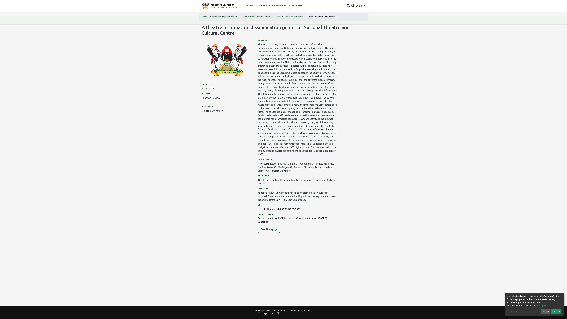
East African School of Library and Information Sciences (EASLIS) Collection (290, 17)
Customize (512, 311)
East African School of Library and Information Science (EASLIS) (258, 17)
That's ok (556, 311)
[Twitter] (265, 313)
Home (204, 17)
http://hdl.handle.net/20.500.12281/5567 (279, 209)
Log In (359, 5)
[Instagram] (278, 313)
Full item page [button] (270, 229)
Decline (545, 311)
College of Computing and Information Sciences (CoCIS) (225, 17)
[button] (352, 6)
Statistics (250, 5)
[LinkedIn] (271, 313)
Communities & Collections (272, 5)
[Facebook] (258, 313)
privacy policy (541, 305)
